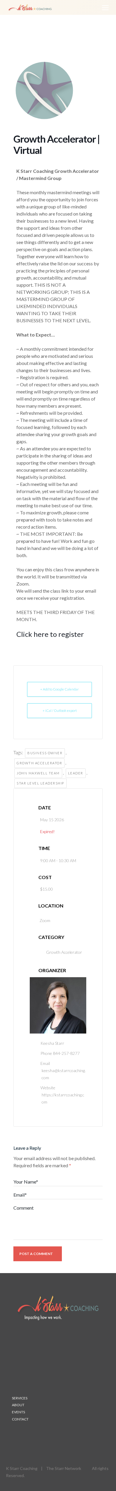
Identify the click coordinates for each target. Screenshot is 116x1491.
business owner (44, 753)
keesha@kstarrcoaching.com (64, 1074)
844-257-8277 (66, 1053)
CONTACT (20, 1419)
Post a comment (36, 1253)
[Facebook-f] (40, 1435)
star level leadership (40, 783)
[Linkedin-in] (17, 1435)
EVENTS (18, 1412)
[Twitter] (28, 1435)
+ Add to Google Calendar (59, 689)
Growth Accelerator (39, 763)
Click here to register (50, 634)
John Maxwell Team (38, 773)
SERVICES (19, 1398)
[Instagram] (52, 1435)
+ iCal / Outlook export (60, 710)
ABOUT (18, 1405)
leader (75, 773)
